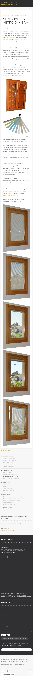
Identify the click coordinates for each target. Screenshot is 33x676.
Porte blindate (5, 494)
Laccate (5, 486)
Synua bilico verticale (9, 504)
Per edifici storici (8, 502)
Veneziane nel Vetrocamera (11, 476)
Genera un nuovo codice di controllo (14, 638)
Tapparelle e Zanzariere (10, 474)
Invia (16, 649)
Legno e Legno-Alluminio (10, 460)
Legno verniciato (8, 488)
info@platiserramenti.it (8, 530)
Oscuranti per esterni (7, 470)
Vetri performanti (8, 462)
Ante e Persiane (7, 472)
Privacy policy (6, 664)
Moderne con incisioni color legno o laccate (16, 497)
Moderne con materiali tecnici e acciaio (15, 499)
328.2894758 (8, 551)
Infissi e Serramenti (7, 456)
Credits (27, 667)
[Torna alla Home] (9, 3)
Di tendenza (6, 485)
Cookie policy (20, 664)
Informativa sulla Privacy (13, 645)
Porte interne (5, 482)
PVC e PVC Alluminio (9, 458)
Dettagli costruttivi (8, 466)
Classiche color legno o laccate (12, 500)
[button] (31, 3)
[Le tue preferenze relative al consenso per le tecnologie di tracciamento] (8, 674)
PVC (5, 195)
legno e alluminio (13, 195)
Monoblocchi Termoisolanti (11, 478)
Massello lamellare (8, 490)
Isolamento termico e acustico (12, 511)
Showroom (23, 523)
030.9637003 (19, 551)
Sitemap (18, 667)
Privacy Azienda (7, 667)
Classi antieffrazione (9, 509)
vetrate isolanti (10, 37)
